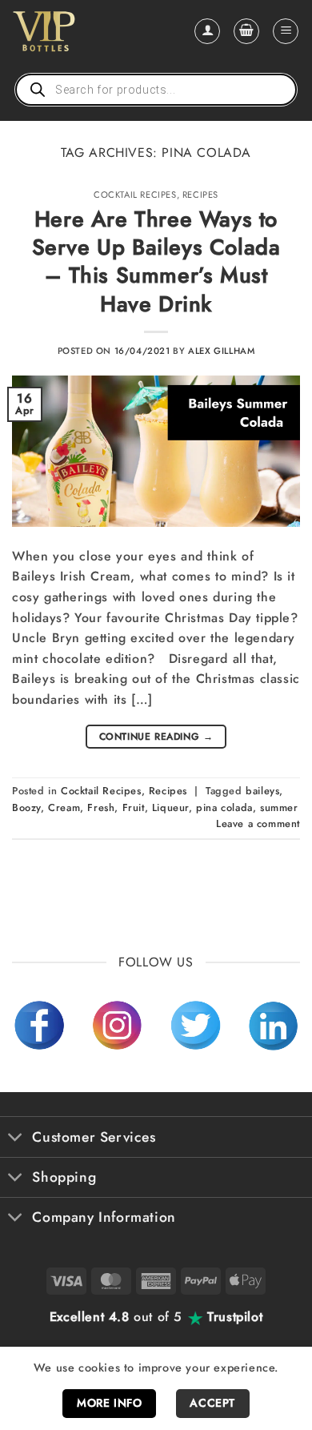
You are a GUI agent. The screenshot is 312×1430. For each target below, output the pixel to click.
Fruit (133, 807)
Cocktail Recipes (135, 194)
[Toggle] (15, 1139)
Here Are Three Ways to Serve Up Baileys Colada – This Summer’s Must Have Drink (156, 261)
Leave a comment (258, 823)
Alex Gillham (221, 350)
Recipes (200, 194)
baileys (262, 790)
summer (279, 807)
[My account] (207, 31)
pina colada (224, 807)
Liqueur (170, 807)
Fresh (100, 807)
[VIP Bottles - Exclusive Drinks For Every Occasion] (79, 31)
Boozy (26, 807)
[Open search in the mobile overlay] (156, 89)
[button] (246, 31)
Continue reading (156, 736)
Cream (64, 807)
